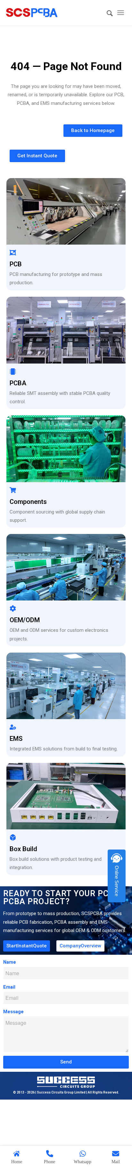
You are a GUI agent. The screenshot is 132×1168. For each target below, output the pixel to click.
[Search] (106, 13)
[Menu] (120, 12)
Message (13, 1012)
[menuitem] (106, 13)
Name (9, 962)
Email (9, 987)
